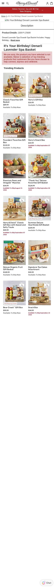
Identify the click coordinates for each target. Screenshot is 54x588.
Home (3, 16)
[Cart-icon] (51, 3)
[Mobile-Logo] (27, 3)
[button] (27, 10)
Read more (15, 40)
